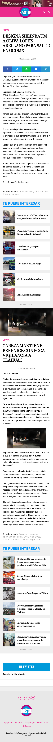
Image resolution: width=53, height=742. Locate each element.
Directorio (19, 723)
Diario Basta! (8, 723)
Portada (6, 194)
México (46, 723)
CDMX (39, 723)
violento (15, 194)
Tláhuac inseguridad (30, 539)
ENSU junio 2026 (32, 537)
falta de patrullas (11, 539)
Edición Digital (30, 723)
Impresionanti (41, 191)
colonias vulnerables (12, 537)
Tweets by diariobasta (14, 674)
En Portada (27, 726)
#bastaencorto (26, 191)
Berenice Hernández (28, 534)
